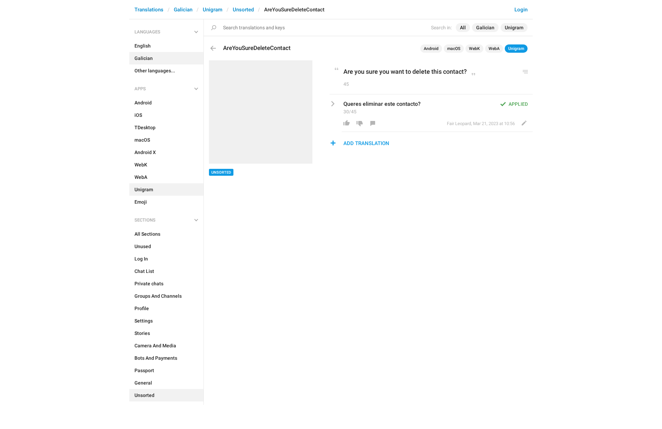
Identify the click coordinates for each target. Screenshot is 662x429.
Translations (148, 10)
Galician (183, 10)
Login (521, 10)
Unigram (212, 10)
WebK (474, 48)
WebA (494, 48)
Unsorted (243, 10)
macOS (453, 48)
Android (431, 48)
